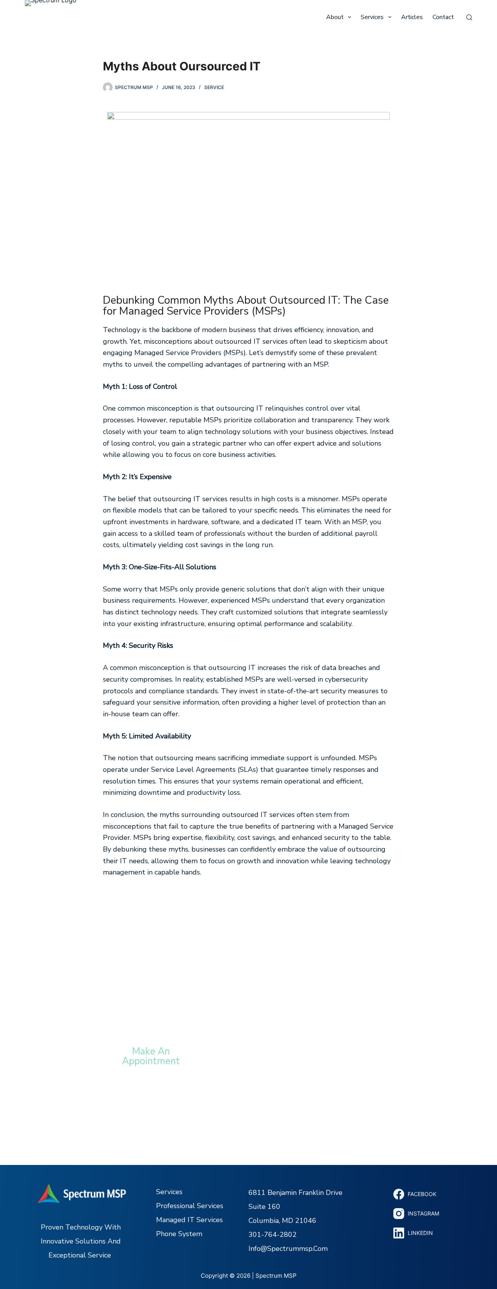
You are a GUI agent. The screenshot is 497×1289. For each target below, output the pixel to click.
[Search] (469, 17)
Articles (412, 17)
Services (372, 17)
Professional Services (189, 1205)
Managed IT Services (189, 1219)
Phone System (179, 1233)
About (335, 17)
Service (214, 87)
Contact (443, 17)
